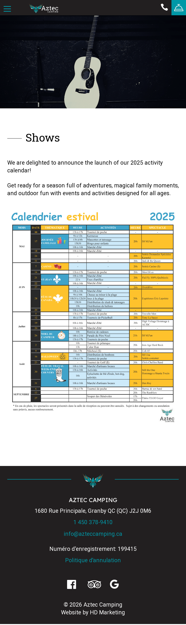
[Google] (114, 585)
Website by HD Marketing (93, 612)
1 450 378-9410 (93, 522)
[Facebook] (71, 585)
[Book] (178, 7)
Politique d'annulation (93, 560)
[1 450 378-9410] (164, 7)
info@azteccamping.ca (93, 534)
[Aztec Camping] (43, 8)
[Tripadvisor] (93, 585)
